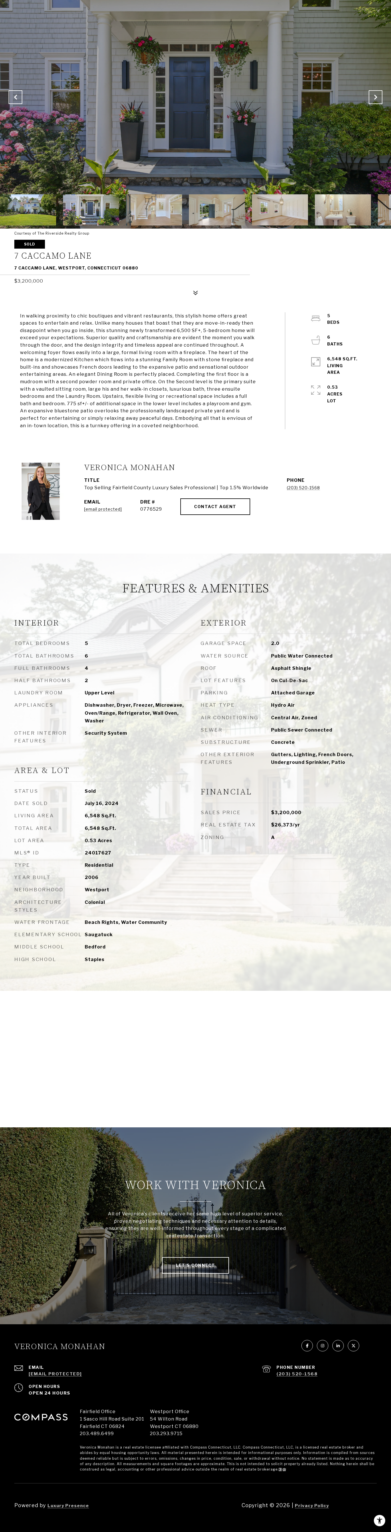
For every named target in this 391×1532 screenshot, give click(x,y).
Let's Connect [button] (195, 1265)
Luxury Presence (68, 1505)
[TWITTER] (353, 1345)
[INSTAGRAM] (322, 1345)
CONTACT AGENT (215, 506)
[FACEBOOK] (307, 1345)
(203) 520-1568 (303, 487)
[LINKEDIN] (338, 1345)
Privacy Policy (312, 1505)
